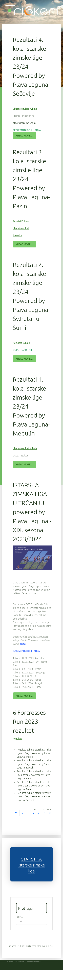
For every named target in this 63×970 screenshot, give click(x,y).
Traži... (19, 917)
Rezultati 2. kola (21, 343)
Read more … (25, 135)
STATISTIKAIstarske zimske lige (31, 865)
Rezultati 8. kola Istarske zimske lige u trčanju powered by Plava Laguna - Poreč (34, 753)
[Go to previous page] (22, 813)
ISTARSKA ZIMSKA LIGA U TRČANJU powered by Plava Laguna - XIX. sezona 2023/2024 (32, 512)
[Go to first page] (16, 813)
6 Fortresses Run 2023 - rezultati (29, 721)
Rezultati (17, 738)
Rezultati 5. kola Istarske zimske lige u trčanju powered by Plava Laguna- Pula (34, 786)
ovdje (22, 644)
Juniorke (17, 235)
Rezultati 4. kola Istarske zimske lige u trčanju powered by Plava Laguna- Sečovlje (34, 796)
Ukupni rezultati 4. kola (25, 109)
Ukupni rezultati (21, 228)
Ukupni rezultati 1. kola (25, 448)
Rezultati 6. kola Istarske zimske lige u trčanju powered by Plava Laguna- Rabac (34, 775)
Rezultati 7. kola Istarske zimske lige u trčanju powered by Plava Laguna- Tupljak (34, 764)
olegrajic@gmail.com (24, 123)
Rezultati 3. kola (21, 221)
